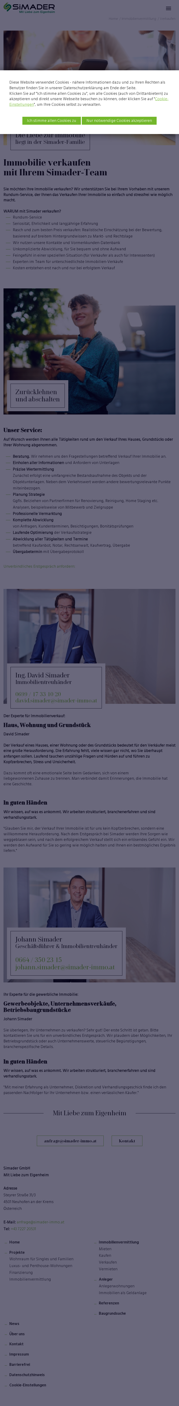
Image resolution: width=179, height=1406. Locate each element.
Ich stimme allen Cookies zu (51, 120)
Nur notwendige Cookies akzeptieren (119, 120)
